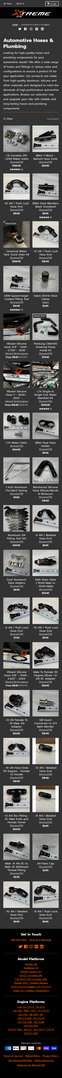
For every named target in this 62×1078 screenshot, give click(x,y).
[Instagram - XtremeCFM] (31, 29)
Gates (45, 302)
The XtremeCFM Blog (20, 1060)
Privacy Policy (50, 1056)
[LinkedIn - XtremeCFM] (42, 29)
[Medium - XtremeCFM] (37, 29)
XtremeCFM (16, 162)
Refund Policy (32, 1056)
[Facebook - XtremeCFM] (25, 29)
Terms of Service (13, 1056)
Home (15, 24)
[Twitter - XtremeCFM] (20, 29)
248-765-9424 (18, 940)
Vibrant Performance (16, 353)
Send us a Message (40, 940)
